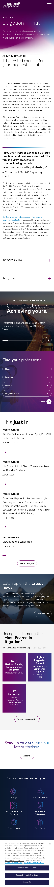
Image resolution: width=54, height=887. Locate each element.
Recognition (9, 278)
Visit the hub (43, 613)
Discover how (26, 778)
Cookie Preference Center (27, 868)
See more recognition (27, 719)
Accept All (27, 882)
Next (48, 340)
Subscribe (27, 755)
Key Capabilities (12, 259)
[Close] (50, 843)
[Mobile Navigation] (49, 5)
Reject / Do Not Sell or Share (27, 875)
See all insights (27, 563)
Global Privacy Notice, (14, 863)
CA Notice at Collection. (34, 863)
